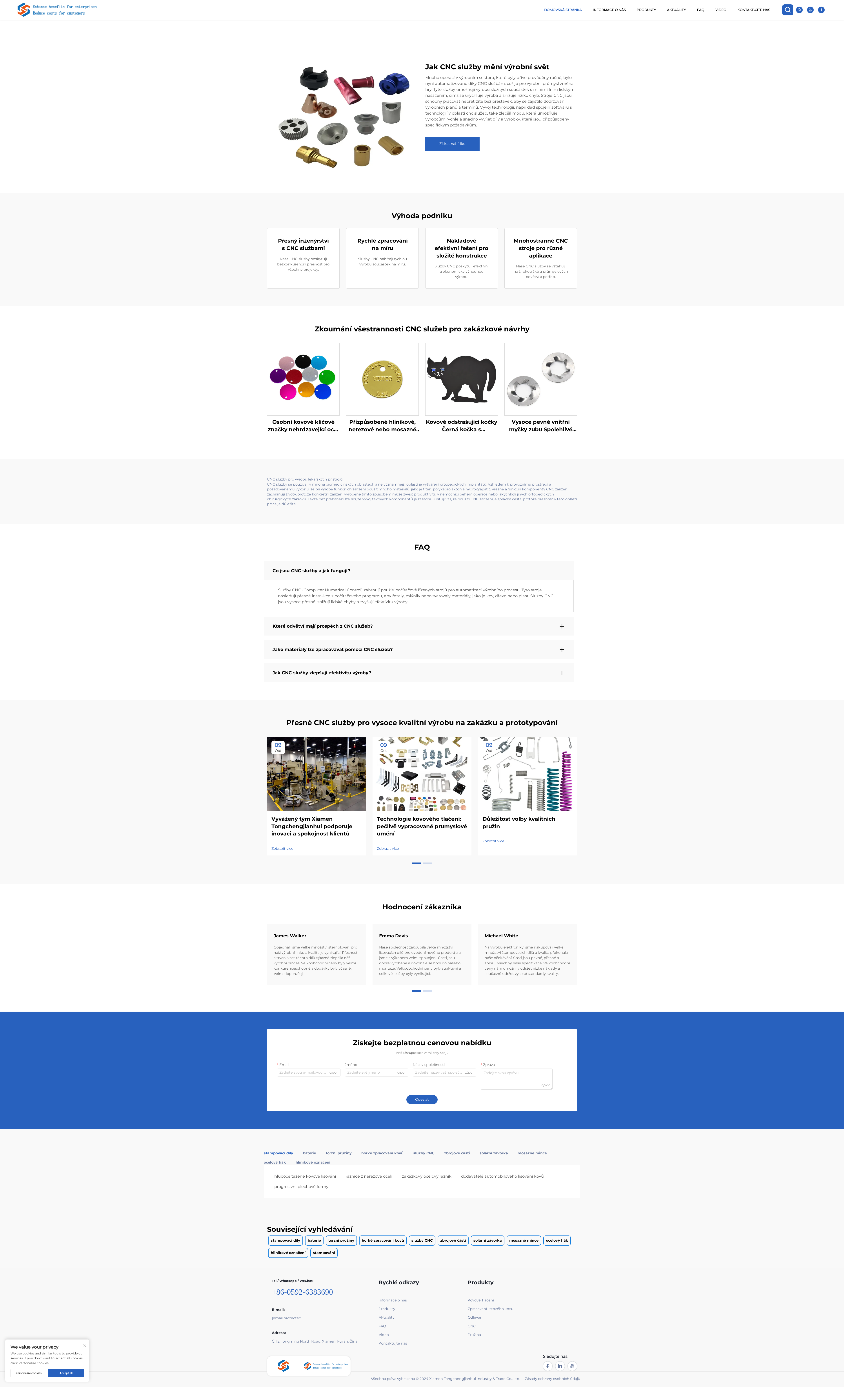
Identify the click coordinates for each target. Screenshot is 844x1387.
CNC (472, 1326)
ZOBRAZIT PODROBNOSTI (303, 379)
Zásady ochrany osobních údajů (552, 1379)
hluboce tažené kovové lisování (305, 1176)
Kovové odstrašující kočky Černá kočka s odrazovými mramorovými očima (462, 426)
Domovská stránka (563, 10)
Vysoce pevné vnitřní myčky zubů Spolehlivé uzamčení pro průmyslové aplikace (541, 426)
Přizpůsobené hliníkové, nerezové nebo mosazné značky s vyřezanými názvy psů (382, 426)
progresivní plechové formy (301, 1186)
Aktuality (676, 10)
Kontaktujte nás (753, 10)
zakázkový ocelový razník (426, 1176)
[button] (416, 863)
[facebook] (821, 10)
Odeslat (422, 1099)
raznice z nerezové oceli (369, 1176)
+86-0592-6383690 (302, 1292)
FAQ (700, 10)
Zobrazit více (282, 848)
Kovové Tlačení (481, 1300)
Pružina (474, 1335)
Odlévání (475, 1317)
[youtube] (810, 10)
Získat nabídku (452, 144)
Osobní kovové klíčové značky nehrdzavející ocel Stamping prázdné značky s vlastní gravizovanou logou (303, 426)
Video (720, 10)
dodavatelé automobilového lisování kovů (502, 1176)
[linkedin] (560, 1366)
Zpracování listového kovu (490, 1309)
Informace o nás (609, 10)
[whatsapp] (799, 10)
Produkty (646, 10)
